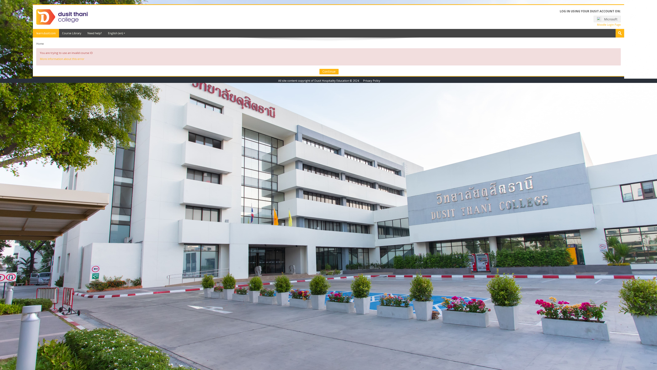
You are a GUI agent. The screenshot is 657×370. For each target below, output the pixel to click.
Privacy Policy (371, 81)
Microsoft (610, 19)
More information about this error (62, 59)
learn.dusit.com (46, 33)
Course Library (71, 33)
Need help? (94, 33)
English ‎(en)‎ (115, 33)
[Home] (62, 16)
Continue (329, 71)
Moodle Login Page (609, 25)
